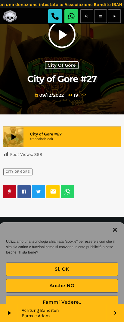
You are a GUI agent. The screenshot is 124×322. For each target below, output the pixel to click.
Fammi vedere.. (62, 302)
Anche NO (62, 285)
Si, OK (62, 269)
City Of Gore (62, 65)
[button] (115, 230)
